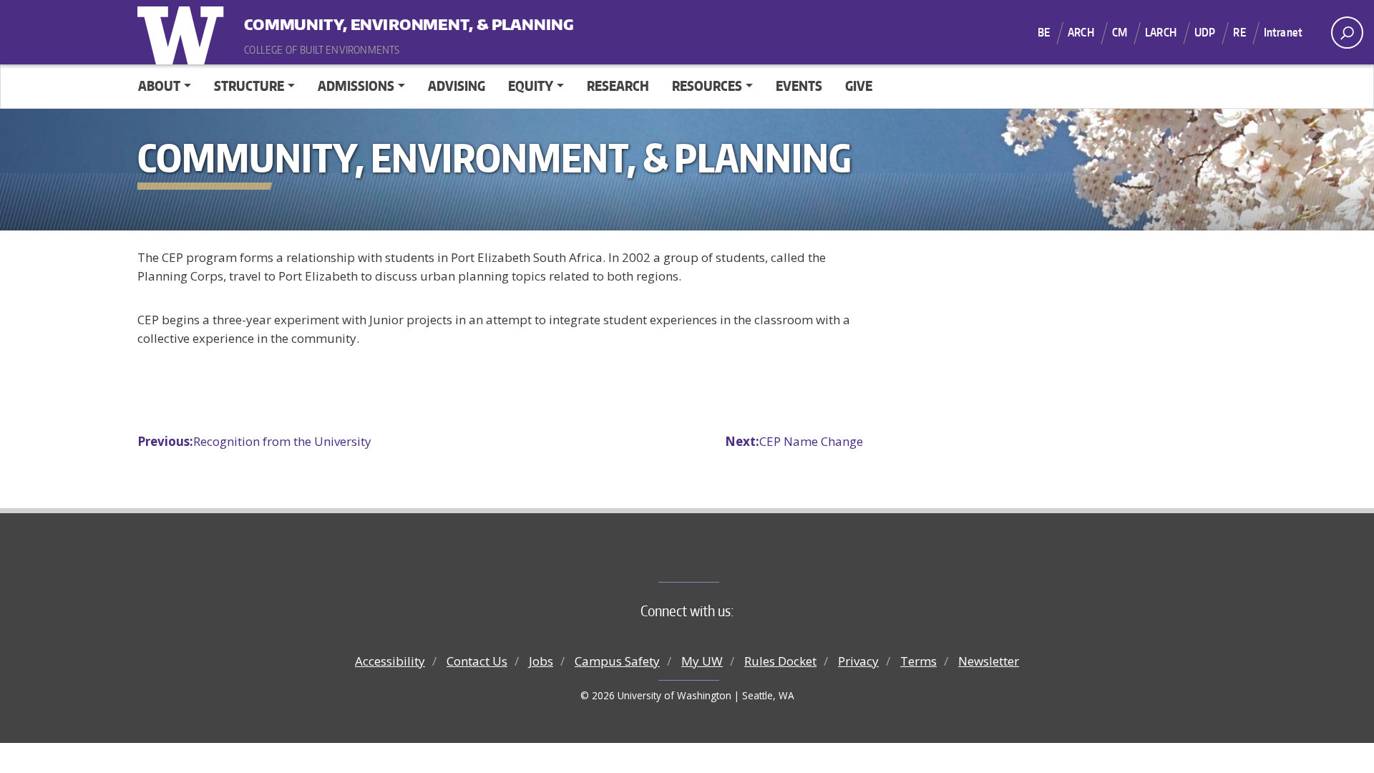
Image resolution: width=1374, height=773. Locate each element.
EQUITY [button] (530, 85)
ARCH (1081, 32)
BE (1044, 32)
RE (1239, 32)
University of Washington (183, 32)
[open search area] (1347, 32)
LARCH (1160, 32)
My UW (702, 661)
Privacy (858, 661)
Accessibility (390, 661)
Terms (918, 661)
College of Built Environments (716, 558)
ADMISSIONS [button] (356, 85)
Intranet (1283, 32)
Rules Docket (780, 661)
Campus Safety (617, 661)
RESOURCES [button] (707, 85)
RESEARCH (618, 85)
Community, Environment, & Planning (333, 21)
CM (1119, 32)
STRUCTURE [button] (249, 85)
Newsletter (988, 661)
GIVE (858, 85)
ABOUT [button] (159, 85)
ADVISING (456, 85)
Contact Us (477, 661)
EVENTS (799, 85)
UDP (1204, 32)
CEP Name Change (794, 441)
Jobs (541, 661)
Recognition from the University (254, 441)
